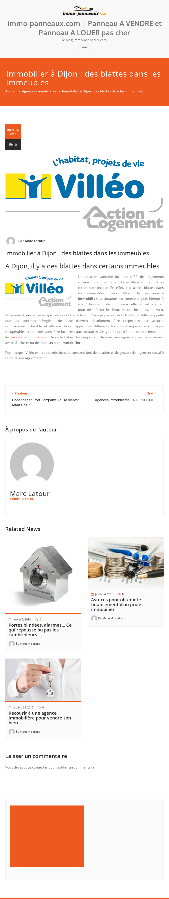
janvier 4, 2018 (104, 594)
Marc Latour (35, 241)
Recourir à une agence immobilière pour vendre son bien (40, 718)
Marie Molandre (30, 644)
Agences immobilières (39, 91)
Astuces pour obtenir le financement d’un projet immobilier (117, 604)
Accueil (10, 91)
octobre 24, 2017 (23, 707)
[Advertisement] (47, 836)
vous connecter (36, 767)
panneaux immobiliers (28, 337)
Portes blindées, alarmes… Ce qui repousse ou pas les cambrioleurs (40, 630)
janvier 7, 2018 (22, 619)
